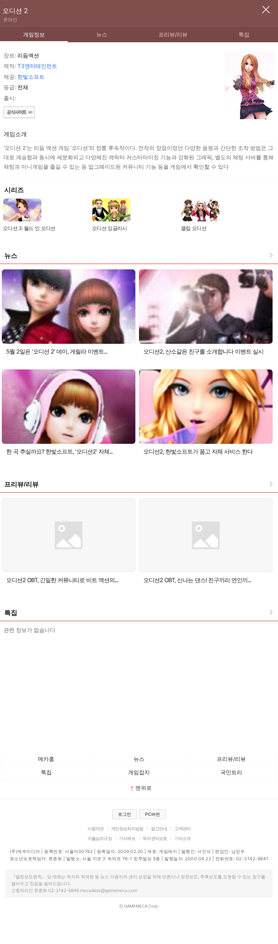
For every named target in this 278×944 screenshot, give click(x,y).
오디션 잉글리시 (109, 228)
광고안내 (159, 828)
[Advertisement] (139, 694)
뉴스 (101, 34)
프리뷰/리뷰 (173, 34)
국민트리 (231, 772)
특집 (244, 34)
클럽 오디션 (193, 228)
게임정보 (34, 34)
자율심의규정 (100, 838)
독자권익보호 (155, 838)
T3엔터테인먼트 (37, 65)
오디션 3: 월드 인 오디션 (29, 228)
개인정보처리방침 (127, 828)
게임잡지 (139, 772)
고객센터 (182, 828)
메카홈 (46, 758)
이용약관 (96, 828)
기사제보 (127, 838)
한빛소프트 (31, 76)
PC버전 (152, 814)
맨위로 (143, 787)
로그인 (124, 814)
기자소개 (182, 838)
